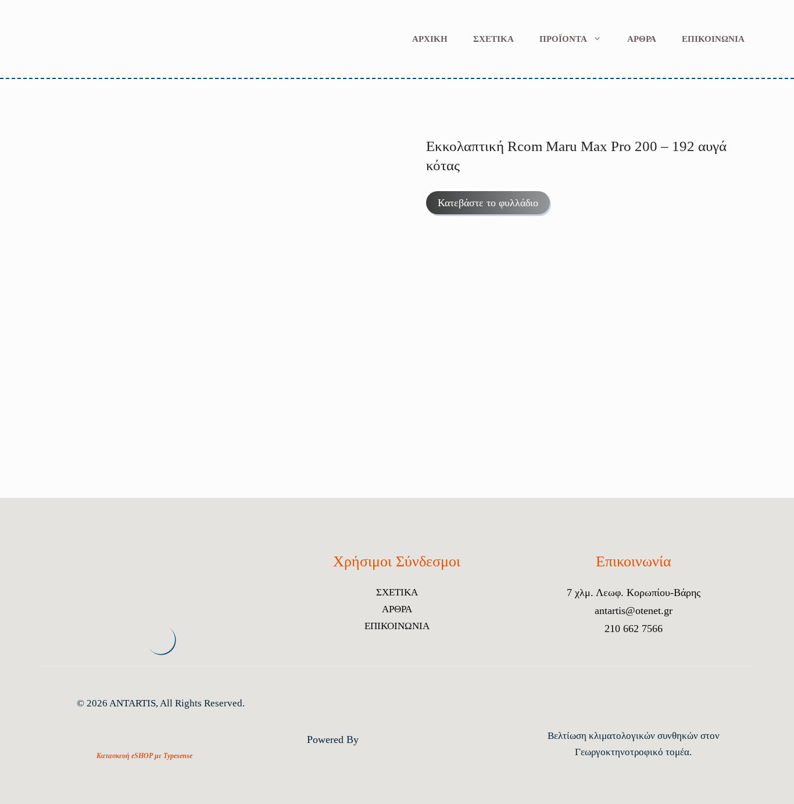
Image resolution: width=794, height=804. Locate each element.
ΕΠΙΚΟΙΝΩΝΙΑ (713, 39)
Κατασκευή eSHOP (124, 756)
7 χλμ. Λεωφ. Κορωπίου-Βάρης (633, 592)
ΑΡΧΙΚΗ (430, 39)
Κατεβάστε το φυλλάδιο (488, 203)
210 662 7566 (634, 628)
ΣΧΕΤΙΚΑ (493, 39)
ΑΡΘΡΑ (641, 39)
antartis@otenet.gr (634, 610)
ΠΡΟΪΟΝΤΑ (563, 39)
